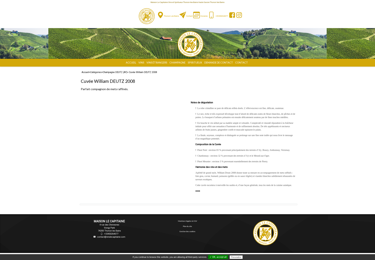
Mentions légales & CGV (187, 221)
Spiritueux (195, 62)
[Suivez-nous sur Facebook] (232, 15)
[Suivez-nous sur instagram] (239, 15)
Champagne (177, 62)
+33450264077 (111, 234)
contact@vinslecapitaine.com (111, 237)
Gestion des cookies (187, 231)
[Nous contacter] (182, 15)
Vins (141, 62)
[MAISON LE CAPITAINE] (147, 16)
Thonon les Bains (171, 16)
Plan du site (187, 226)
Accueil (131, 62)
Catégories (96, 72)
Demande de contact (218, 62)
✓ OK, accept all (218, 257)
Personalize (236, 257)
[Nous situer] (160, 15)
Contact (189, 16)
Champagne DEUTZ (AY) (115, 72)
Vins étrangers (156, 62)
